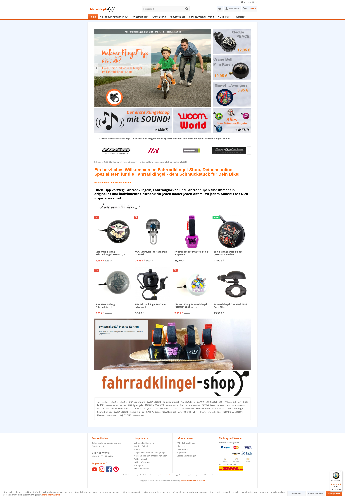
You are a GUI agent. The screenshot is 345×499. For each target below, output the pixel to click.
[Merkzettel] (220, 8)
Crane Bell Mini (188, 412)
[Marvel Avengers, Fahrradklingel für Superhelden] (231, 94)
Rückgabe (138, 465)
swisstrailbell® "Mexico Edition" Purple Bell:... (192, 253)
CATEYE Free (208, 405)
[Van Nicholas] (191, 150)
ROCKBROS (221, 405)
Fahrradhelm (172, 405)
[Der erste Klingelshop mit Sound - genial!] (133, 120)
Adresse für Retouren (144, 443)
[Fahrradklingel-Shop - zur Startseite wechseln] (102, 9)
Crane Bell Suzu (119, 408)
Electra (184, 405)
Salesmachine (186, 480)
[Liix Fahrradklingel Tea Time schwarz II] (153, 284)
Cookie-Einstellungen (186, 455)
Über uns (181, 446)
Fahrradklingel (171, 401)
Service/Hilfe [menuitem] (249, 2)
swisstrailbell (103, 402)
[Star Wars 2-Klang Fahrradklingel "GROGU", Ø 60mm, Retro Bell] (113, 232)
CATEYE (200, 402)
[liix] (116, 150)
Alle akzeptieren (315, 493)
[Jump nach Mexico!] (172, 344)
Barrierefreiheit (141, 446)
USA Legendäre (137, 401)
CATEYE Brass (153, 411)
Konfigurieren (334, 493)
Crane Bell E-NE (136, 409)
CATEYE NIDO (154, 401)
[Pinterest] (116, 471)
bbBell (215, 409)
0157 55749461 (101, 452)
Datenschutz (182, 449)
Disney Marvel (155, 405)
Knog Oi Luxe (149, 409)
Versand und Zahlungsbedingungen (150, 455)
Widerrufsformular (142, 462)
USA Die (115, 402)
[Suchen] (187, 8)
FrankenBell (194, 405)
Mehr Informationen (51, 494)
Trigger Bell (230, 402)
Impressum (182, 452)
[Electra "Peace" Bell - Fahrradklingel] (231, 41)
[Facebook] (109, 471)
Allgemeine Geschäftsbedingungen (150, 452)
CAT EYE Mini (162, 408)
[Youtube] (94, 471)
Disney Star (111, 415)
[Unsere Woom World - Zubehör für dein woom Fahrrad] (192, 120)
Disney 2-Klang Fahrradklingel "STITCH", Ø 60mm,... (191, 305)
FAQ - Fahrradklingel (186, 443)
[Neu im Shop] (172, 383)
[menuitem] (166, 8)
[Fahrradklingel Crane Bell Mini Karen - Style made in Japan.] (231, 67)
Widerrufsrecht (141, 459)
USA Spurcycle (136, 405)
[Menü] (340, 472)
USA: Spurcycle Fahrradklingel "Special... (151, 253)
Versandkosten (166, 475)
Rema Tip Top (137, 411)
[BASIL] (153, 150)
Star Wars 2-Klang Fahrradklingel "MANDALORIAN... (105, 305)
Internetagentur (198, 480)
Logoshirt (125, 415)
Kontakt (137, 449)
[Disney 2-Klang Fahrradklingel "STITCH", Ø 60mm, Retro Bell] (192, 284)
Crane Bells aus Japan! (152, 68)
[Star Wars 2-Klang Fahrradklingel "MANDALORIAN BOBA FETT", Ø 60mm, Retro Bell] (113, 284)
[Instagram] (101, 471)
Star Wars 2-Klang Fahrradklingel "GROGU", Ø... (111, 253)
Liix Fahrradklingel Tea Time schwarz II (150, 305)
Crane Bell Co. (105, 411)
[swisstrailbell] (229, 150)
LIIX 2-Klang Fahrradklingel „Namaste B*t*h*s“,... (228, 253)
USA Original (169, 411)
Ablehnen (296, 493)
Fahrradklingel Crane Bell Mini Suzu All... (230, 305)
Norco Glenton (233, 412)
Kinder (123, 405)
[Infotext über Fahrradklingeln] (231, 120)
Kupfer (203, 412)
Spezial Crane (175, 409)
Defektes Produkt (142, 468)
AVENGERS (188, 402)
